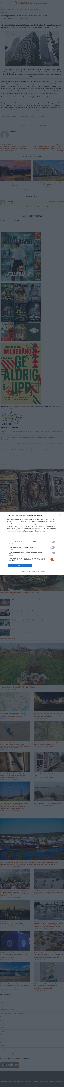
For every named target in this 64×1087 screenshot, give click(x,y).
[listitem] (32, 538)
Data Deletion (22, 571)
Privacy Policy (41, 571)
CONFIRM (20, 565)
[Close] (60, 515)
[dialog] (32, 543)
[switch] (52, 542)
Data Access (32, 571)
